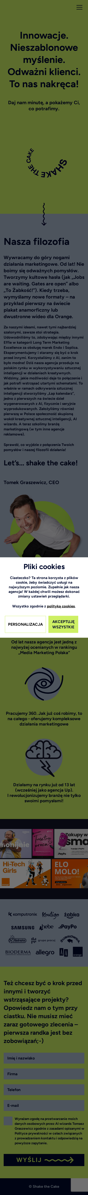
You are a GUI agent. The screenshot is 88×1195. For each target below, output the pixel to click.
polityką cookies (61, 606)
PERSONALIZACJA (25, 624)
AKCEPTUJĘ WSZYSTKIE (63, 624)
